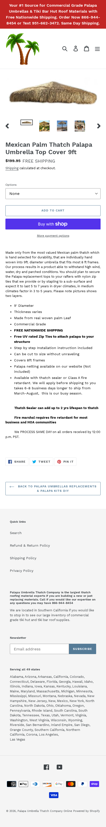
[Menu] (97, 48)
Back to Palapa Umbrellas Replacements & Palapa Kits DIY (56, 489)
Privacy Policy (21, 571)
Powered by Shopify (86, 811)
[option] (26, 125)
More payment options (53, 235)
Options (11, 184)
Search (16, 533)
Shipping (11, 168)
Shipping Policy (23, 558)
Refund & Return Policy (30, 545)
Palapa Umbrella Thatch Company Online (45, 811)
